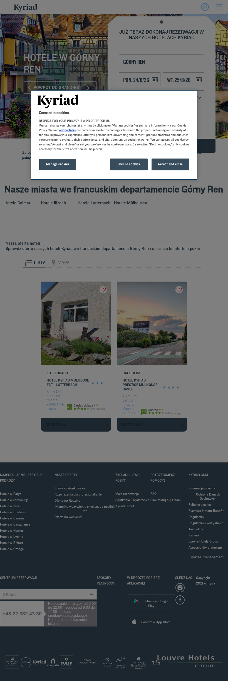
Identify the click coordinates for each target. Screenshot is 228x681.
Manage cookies (57, 164)
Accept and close (170, 164)
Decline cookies (129, 164)
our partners (67, 130)
